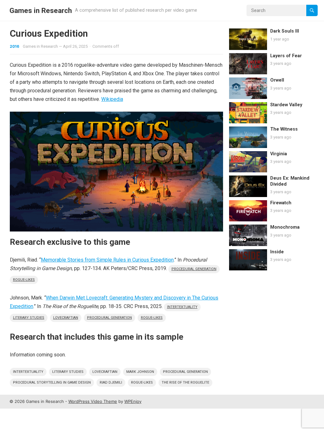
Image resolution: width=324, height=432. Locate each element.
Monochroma (285, 227)
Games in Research (40, 10)
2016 (14, 46)
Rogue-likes (24, 280)
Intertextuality (182, 307)
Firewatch (280, 203)
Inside (277, 252)
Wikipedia (112, 99)
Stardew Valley (286, 105)
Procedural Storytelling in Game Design (52, 382)
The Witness (284, 129)
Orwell (277, 80)
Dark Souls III (284, 31)
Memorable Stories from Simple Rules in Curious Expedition (107, 260)
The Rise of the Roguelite (185, 382)
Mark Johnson (140, 372)
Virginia (278, 154)
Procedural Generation (193, 269)
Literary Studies (28, 318)
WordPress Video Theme (92, 401)
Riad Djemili (111, 382)
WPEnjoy (132, 401)
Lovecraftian (65, 318)
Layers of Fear (286, 56)
